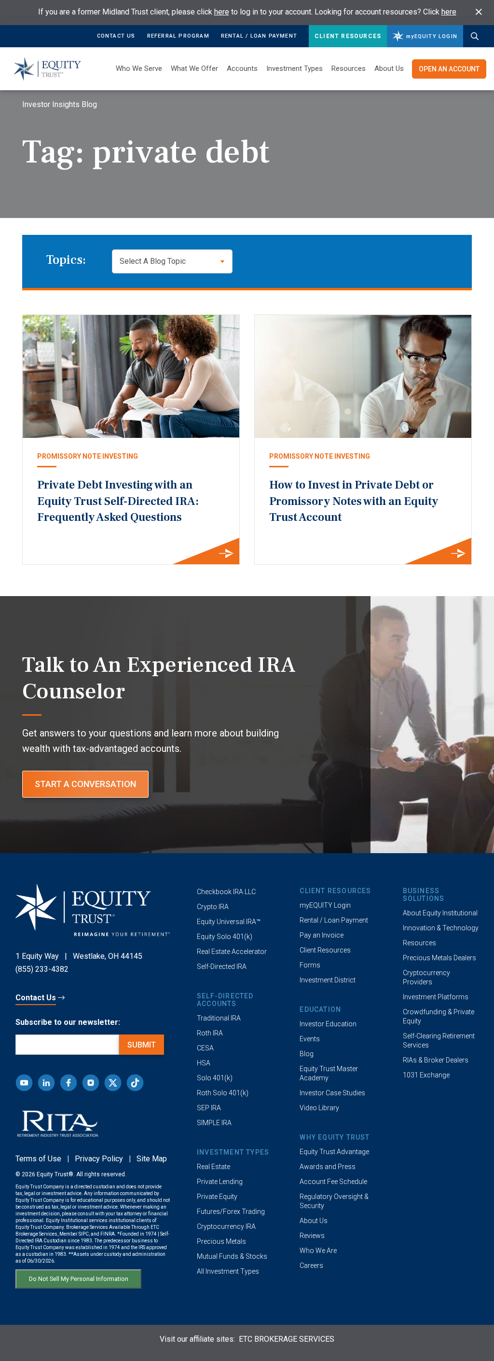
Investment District (328, 980)
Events (310, 1039)
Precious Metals (221, 1241)
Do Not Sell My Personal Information (78, 1278)
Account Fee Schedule (333, 1181)
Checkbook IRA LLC (226, 892)
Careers (311, 1265)
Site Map (152, 1158)
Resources (419, 943)
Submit (141, 1044)
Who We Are (318, 1250)
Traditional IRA (219, 1018)
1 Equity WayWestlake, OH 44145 (78, 956)
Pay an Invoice (321, 935)
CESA (205, 1048)
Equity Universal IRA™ (229, 921)
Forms (310, 965)
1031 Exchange (426, 1075)
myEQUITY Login (325, 905)
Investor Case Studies (332, 1093)
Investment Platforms (435, 997)
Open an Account (449, 69)
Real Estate (213, 1166)
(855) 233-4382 (42, 969)
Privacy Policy (99, 1158)
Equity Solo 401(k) (224, 936)
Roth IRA (210, 1033)
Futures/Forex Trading (231, 1211)
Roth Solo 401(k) (222, 1093)
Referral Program (178, 36)
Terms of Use (38, 1158)
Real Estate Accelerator (232, 951)
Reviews (312, 1235)
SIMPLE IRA (214, 1123)
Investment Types (294, 68)
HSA (203, 1063)
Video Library (319, 1108)
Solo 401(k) (215, 1078)
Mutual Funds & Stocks (232, 1256)
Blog (307, 1054)
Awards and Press (328, 1166)
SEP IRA (209, 1108)
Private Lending (220, 1181)
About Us (389, 68)
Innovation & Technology (441, 928)
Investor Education (328, 1024)
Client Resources (348, 36)
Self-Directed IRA (222, 966)
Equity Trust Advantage (334, 1152)
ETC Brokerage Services (286, 1339)
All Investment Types (228, 1271)
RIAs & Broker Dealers (435, 1060)
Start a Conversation (85, 784)
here (221, 11)
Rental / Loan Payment (259, 36)
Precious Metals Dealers (439, 958)
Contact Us (116, 36)
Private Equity (217, 1196)
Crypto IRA (213, 907)
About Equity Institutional (440, 913)
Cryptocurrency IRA (226, 1226)
